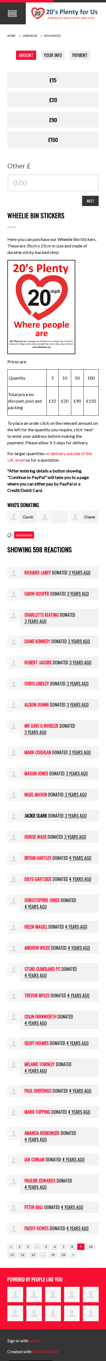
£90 (53, 119)
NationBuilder (45, 1351)
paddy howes (36, 1228)
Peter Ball (33, 1207)
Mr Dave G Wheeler (41, 726)
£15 (53, 80)
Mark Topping (37, 1112)
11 (12, 1255)
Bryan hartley (37, 858)
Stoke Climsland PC (42, 969)
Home (11, 36)
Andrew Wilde (37, 948)
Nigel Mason (35, 794)
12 (22, 1255)
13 (33, 1255)
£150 (53, 139)
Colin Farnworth (40, 1016)
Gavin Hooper (36, 593)
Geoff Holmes (36, 1043)
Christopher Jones (42, 900)
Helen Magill (35, 926)
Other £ (19, 166)
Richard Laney (37, 572)
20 (64, 1255)
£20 (53, 99)
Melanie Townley (39, 1064)
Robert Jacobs (38, 662)
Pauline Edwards (39, 1180)
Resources (52, 36)
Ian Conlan (34, 1159)
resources (24, 535)
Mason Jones (36, 773)
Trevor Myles (36, 995)
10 (90, 1247)
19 (53, 1255)
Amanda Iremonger (42, 1133)
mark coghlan (37, 752)
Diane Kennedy (37, 641)
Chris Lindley (36, 683)
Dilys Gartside (37, 879)
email (20, 459)
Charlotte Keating (41, 615)
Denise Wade (35, 837)
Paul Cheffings (37, 1091)
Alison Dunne (36, 704)
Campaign (30, 36)
